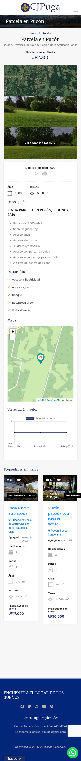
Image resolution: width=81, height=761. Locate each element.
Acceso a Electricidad (26, 279)
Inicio (33, 33)
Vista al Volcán (21, 310)
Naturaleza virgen (23, 302)
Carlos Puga (54, 495)
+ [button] (12, 331)
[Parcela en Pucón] (41, 358)
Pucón (46, 33)
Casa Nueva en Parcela (19, 511)
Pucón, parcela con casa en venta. (58, 516)
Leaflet (40, 399)
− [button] (12, 337)
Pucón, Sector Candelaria (58, 532)
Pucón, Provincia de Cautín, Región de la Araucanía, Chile (20, 525)
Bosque (17, 295)
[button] (72, 752)
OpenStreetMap (54, 399)
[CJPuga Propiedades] (40, 10)
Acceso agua (20, 287)
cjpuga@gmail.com (54, 732)
